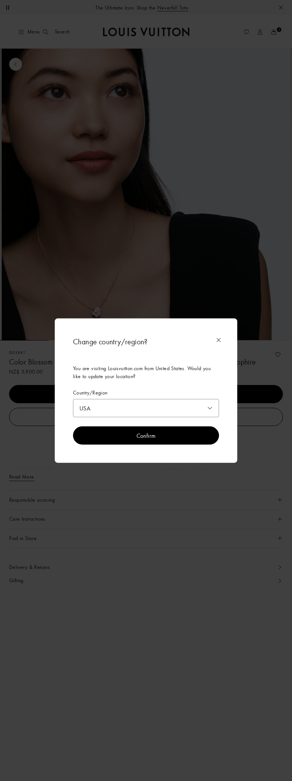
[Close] (218, 339)
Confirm (146, 435)
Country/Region (90, 392)
